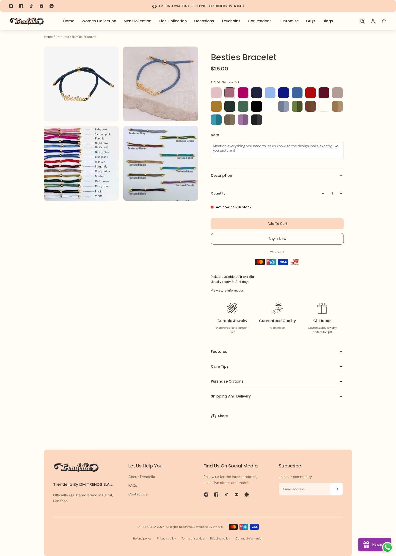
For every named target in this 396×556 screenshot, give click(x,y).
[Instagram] (11, 6)
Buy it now (277, 238)
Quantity (218, 193)
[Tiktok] (31, 6)
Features (219, 351)
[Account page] (373, 21)
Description (221, 175)
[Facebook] (21, 6)
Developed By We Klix (208, 527)
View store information (227, 290)
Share (223, 416)
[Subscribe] (336, 489)
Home (49, 37)
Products (63, 37)
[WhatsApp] (52, 6)
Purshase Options (227, 381)
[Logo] (26, 21)
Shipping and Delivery (231, 396)
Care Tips (220, 366)
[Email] (41, 6)
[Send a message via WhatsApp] (387, 547)
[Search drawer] (362, 21)
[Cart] (384, 21)
